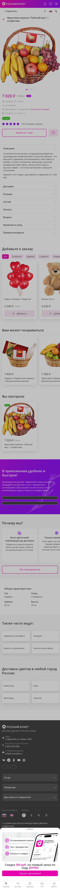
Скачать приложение (30, 873)
